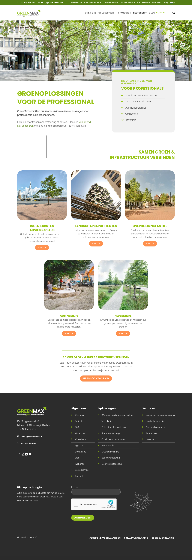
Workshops (127, 2)
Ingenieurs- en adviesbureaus (141, 95)
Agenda (156, 2)
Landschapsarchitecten (138, 101)
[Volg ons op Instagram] (23, 454)
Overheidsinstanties (135, 107)
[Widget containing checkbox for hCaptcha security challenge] (94, 504)
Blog (152, 13)
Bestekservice (92, 2)
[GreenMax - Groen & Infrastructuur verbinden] (29, 12)
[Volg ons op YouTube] (30, 454)
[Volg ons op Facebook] (19, 454)
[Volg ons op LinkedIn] (26, 454)
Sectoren (139, 13)
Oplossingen (106, 13)
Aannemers (131, 113)
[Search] (173, 13)
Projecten (124, 13)
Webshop (76, 2)
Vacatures (143, 2)
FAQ (166, 2)
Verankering (107, 421)
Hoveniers (130, 119)
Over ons (90, 13)
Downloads (111, 2)
